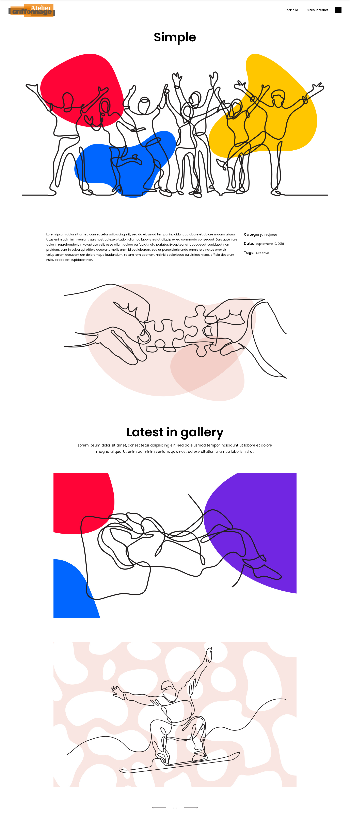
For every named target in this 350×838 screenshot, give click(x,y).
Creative (262, 253)
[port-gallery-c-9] (175, 139)
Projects (271, 234)
